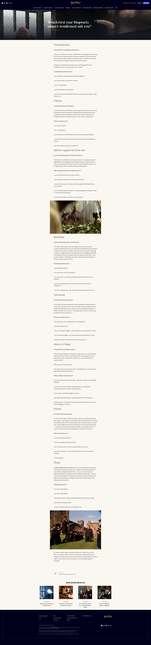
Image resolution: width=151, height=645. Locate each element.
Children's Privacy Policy (72, 617)
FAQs (54, 615)
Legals (68, 619)
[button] (38, 8)
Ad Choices (55, 619)
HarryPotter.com (54, 627)
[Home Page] (75, 3)
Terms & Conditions (57, 617)
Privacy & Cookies (70, 615)
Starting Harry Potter (87, 615)
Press (40, 618)
